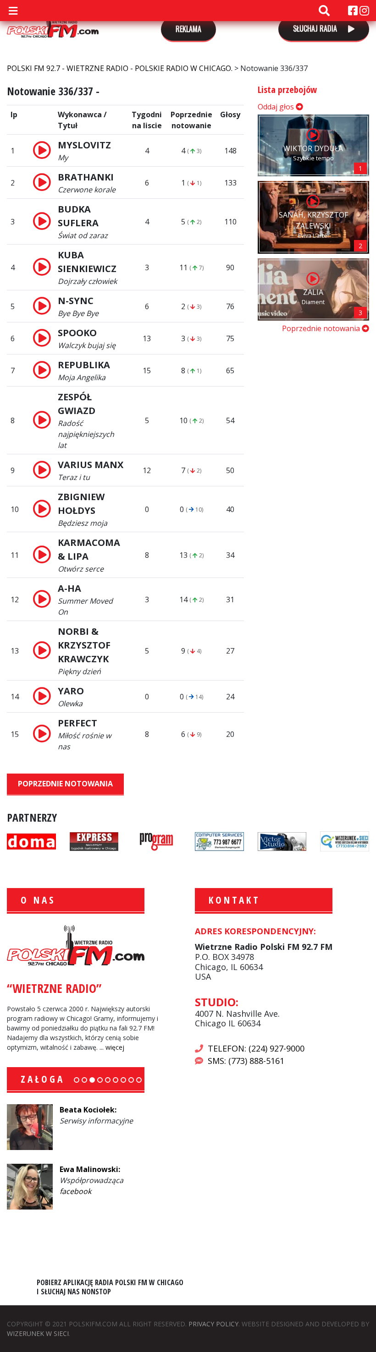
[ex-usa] (94, 840)
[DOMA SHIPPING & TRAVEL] (31, 840)
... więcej (112, 1047)
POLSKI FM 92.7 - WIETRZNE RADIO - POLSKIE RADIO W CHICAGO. (53, 23)
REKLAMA (188, 28)
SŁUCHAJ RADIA (316, 28)
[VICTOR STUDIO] (282, 840)
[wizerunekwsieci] (344, 840)
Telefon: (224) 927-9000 (256, 1048)
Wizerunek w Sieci (38, 1333)
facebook (75, 1191)
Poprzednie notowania (65, 784)
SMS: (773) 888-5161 (246, 1060)
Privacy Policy (213, 1323)
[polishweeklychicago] (156, 840)
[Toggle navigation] (13, 10)
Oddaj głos (277, 107)
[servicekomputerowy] (219, 840)
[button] (76, 1080)
